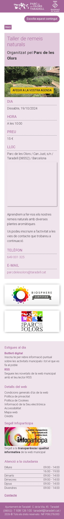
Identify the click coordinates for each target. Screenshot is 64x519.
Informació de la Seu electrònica (24, 404)
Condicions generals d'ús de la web (26, 392)
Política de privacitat (17, 396)
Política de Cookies (16, 400)
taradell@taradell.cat (46, 510)
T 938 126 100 (23, 510)
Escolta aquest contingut (42, 18)
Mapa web (11, 412)
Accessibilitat (12, 408)
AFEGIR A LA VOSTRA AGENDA (32, 90)
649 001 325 (16, 257)
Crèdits (8, 416)
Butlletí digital (13, 353)
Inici (8, 27)
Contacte (10, 495)
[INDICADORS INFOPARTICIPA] (28, 436)
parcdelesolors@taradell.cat (26, 272)
